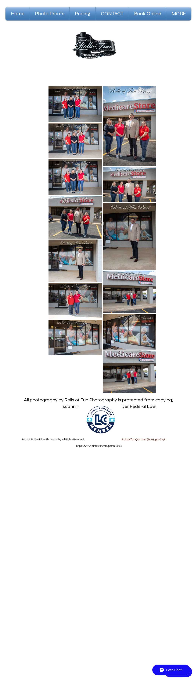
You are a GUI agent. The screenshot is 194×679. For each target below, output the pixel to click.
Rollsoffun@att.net (133, 439)
